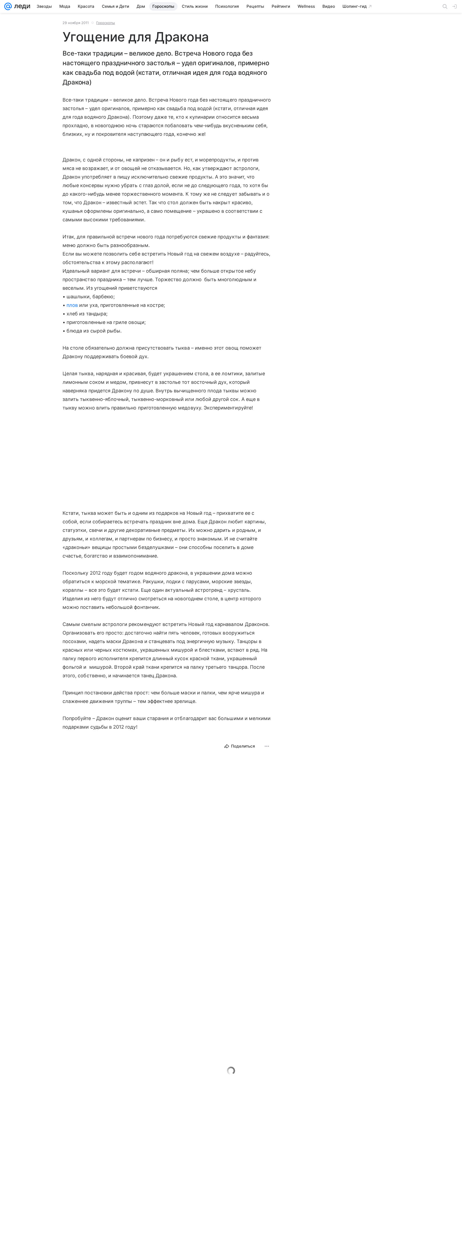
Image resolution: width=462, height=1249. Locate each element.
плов (72, 305)
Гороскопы (105, 23)
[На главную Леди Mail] (21, 6)
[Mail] (8, 6)
